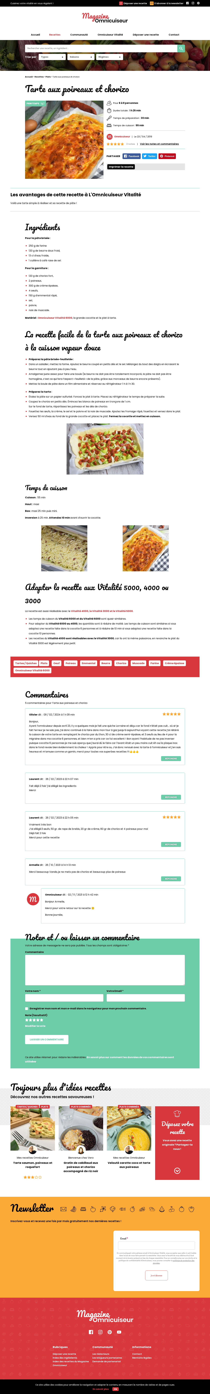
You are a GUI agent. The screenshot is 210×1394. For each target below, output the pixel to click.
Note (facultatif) (36, 1015)
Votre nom (33, 991)
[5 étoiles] (41, 1020)
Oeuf (56, 663)
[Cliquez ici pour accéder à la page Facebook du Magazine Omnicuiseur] (187, 3)
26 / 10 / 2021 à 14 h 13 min (60, 865)
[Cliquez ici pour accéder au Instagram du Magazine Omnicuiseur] (193, 3)
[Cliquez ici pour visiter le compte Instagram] (100, 1332)
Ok (115, 1389)
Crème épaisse (174, 663)
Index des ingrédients (65, 1357)
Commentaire (34, 952)
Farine (155, 663)
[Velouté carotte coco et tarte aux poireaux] (129, 1128)
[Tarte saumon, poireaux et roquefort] (32, 1128)
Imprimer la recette (121, 166)
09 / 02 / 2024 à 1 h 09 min (59, 714)
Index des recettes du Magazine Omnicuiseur (71, 1363)
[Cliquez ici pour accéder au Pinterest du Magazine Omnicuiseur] (198, 3)
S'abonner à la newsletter (168, 3)
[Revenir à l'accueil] (105, 18)
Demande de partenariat (106, 1361)
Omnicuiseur (122, 136)
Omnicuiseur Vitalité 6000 (55, 318)
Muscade (138, 663)
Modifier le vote (35, 1026)
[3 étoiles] (34, 1020)
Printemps (33, 103)
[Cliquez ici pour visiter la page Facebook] (91, 1332)
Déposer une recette (135, 3)
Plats (48, 76)
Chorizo (121, 663)
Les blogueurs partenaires (107, 1357)
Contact (137, 1354)
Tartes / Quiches (27, 1106)
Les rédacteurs (100, 1354)
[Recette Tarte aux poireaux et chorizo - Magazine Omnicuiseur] (105, 1316)
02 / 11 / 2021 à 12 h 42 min (83, 894)
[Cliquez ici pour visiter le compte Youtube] (119, 1332)
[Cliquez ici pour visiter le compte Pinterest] (110, 1332)
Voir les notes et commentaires (159, 144)
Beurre (105, 663)
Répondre (171, 758)
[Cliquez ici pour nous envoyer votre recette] (177, 1171)
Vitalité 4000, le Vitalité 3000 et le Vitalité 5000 (102, 611)
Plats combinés (81, 1106)
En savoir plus (101, 1389)
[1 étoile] (26, 1020)
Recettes (39, 76)
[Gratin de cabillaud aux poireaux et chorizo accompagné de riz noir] (81, 1128)
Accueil (35, 35)
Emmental (88, 663)
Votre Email (115, 991)
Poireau (71, 663)
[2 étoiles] (30, 1020)
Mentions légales (142, 1357)
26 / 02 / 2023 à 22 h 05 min (62, 817)
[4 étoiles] (38, 1020)
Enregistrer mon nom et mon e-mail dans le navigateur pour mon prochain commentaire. (88, 1008)
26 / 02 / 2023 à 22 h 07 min (62, 779)
